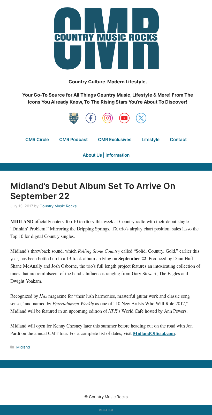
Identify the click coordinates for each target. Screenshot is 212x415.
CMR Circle (37, 139)
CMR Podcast (73, 139)
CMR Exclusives (114, 139)
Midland (23, 347)
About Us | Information (106, 155)
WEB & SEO (106, 409)
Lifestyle (151, 139)
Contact (178, 139)
